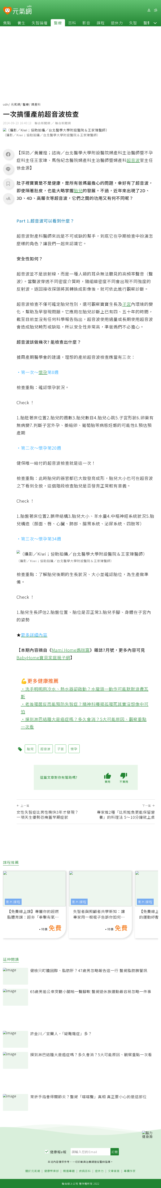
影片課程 (13, 901)
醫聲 (147, 22)
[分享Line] (8, 169)
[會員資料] (148, 10)
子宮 (126, 304)
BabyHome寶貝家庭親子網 (43, 657)
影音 (86, 22)
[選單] (155, 10)
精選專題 (69, 1171)
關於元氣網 (32, 1171)
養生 (21, 22)
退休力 (117, 22)
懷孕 (43, 372)
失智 (133, 22)
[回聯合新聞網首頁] (7, 11)
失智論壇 (40, 22)
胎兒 (78, 190)
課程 (101, 22)
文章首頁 (114, 1171)
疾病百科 (85, 1171)
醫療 (58, 22)
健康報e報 (58, 1152)
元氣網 (15, 104)
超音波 (133, 160)
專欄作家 (130, 1171)
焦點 (7, 22)
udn (6, 104)
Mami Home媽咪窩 (71, 650)
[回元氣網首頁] (22, 10)
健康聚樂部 (51, 1171)
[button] (155, 23)
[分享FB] (8, 154)
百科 (72, 22)
